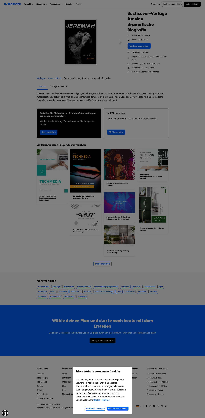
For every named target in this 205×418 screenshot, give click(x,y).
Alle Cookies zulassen (117, 408)
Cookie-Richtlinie (101, 400)
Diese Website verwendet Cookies (98, 371)
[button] (5, 413)
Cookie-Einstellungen (95, 408)
